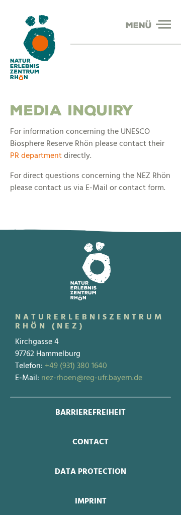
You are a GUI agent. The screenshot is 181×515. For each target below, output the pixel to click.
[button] (163, 24)
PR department (36, 155)
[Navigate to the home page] (32, 47)
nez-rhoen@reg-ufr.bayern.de (91, 378)
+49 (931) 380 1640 (76, 366)
